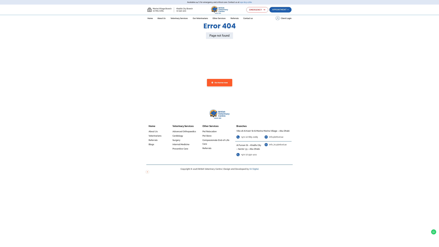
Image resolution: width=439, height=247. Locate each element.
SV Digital (254, 169)
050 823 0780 (246, 2)
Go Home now (221, 82)
